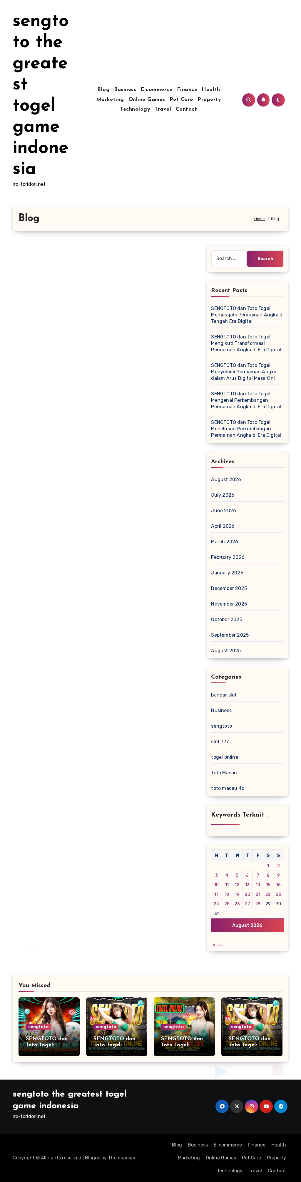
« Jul (218, 944)
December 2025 (229, 588)
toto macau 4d (228, 788)
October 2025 (226, 619)
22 (268, 894)
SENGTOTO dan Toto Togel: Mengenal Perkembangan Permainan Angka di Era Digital (246, 400)
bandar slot (224, 695)
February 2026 (228, 557)
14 (258, 884)
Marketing (110, 99)
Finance (187, 89)
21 (258, 894)
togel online (224, 757)
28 (257, 903)
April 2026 (223, 526)
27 (247, 903)
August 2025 (226, 650)
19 (237, 894)
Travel (163, 109)
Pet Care (181, 99)
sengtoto (221, 726)
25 (227, 903)
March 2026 (224, 541)
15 (268, 884)
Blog (103, 89)
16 (278, 884)
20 (247, 894)
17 (216, 894)
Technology (135, 109)
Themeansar (121, 1158)
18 (227, 894)
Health (211, 89)
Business (125, 89)
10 (216, 884)
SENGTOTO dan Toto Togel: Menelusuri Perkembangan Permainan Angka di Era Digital (246, 428)
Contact (186, 109)
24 (216, 903)
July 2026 (222, 495)
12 (237, 884)
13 (247, 884)
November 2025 (229, 604)
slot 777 (220, 741)
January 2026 (227, 573)
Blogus (92, 1158)
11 (227, 884)
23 (278, 894)
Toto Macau (224, 772)
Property (209, 99)
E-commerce (156, 89)
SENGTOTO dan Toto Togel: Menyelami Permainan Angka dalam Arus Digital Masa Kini (243, 371)
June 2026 (223, 510)
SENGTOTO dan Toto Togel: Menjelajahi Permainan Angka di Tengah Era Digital (247, 315)
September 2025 (230, 635)
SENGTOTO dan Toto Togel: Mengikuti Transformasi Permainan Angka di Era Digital (246, 343)
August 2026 (226, 479)
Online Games (146, 99)
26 (237, 903)
